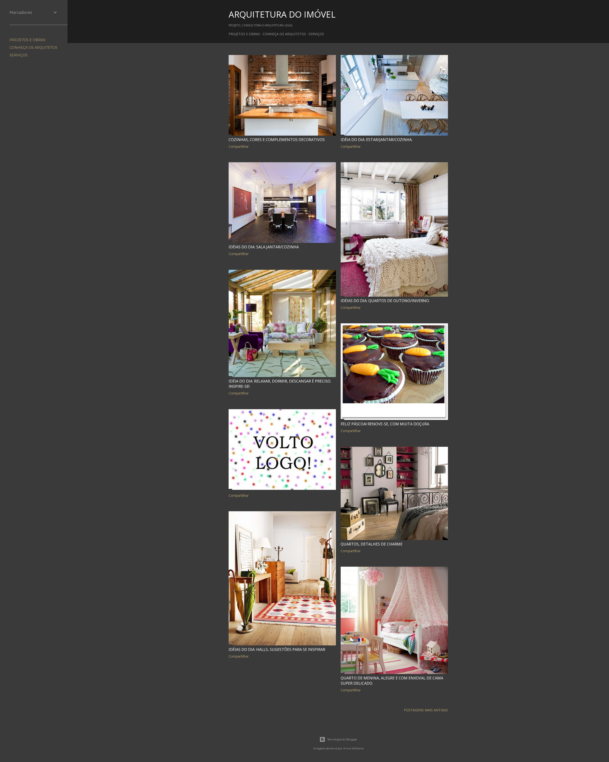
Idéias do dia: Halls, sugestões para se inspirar (277, 649)
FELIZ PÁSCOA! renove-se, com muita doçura (385, 424)
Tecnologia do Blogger (342, 739)
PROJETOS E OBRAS (244, 34)
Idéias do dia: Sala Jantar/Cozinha (264, 247)
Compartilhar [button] (239, 146)
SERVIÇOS (316, 34)
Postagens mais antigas (426, 710)
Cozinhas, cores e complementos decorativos (277, 139)
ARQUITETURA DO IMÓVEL (282, 14)
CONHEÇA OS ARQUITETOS (284, 34)
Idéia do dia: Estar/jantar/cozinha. (377, 139)
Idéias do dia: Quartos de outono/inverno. (385, 300)
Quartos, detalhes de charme (372, 544)
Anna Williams (353, 748)
